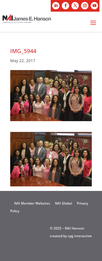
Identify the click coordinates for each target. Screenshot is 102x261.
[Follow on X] (75, 5)
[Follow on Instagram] (84, 5)
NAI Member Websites (32, 203)
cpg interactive (80, 235)
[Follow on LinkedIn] (56, 5)
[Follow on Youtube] (94, 5)
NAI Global (63, 203)
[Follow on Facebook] (65, 5)
